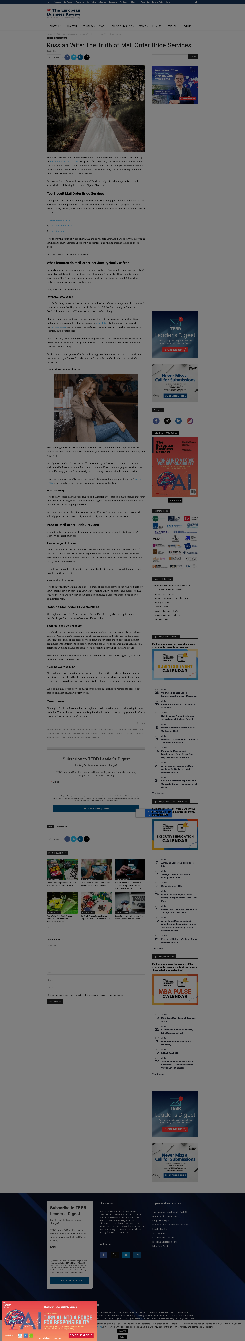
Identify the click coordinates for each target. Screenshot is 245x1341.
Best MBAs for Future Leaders (168, 589)
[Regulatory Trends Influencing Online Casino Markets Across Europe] (130, 903)
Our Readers (68, 2)
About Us (57, 2)
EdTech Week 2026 (170, 1052)
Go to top (140, 723)
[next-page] (53, 927)
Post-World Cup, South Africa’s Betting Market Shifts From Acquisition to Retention (59, 919)
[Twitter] (74, 57)
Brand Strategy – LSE (171, 885)
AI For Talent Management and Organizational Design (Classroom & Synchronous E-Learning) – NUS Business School (179, 925)
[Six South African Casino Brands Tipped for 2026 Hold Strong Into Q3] (96, 903)
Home (49, 2)
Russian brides (58, 326)
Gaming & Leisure (70, 34)
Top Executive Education (129, 2)
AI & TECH (72, 26)
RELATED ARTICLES (57, 853)
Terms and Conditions (91, 1326)
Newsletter (113, 2)
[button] (196, 2)
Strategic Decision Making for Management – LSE (175, 876)
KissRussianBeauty (60, 220)
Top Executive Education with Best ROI (172, 585)
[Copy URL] (87, 57)
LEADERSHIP (55, 26)
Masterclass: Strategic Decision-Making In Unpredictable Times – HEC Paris (179, 897)
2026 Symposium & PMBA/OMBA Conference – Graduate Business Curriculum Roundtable (177, 1064)
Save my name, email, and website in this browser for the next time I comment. (86, 995)
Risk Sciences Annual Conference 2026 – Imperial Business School (177, 717)
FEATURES (173, 26)
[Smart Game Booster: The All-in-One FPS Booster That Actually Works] (96, 869)
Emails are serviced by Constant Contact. (104, 800)
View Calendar (158, 793)
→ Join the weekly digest (96, 808)
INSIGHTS (156, 26)
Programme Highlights (164, 594)
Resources (80, 2)
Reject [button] (123, 1337)
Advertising (145, 2)
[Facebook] (67, 57)
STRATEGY (88, 26)
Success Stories (161, 606)
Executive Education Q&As (166, 611)
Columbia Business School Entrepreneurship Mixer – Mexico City (179, 694)
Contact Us (170, 2)
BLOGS (57, 34)
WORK (102, 26)
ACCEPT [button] (122, 1331)
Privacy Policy (69, 1326)
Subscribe (102, 2)
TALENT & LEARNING (122, 26)
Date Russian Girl (59, 231)
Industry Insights (161, 602)
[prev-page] (48, 927)
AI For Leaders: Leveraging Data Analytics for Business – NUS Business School (177, 769)
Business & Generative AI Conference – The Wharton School (179, 741)
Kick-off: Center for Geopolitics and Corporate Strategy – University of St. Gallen (179, 783)
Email (56, 782)
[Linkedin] (80, 57)
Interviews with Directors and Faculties (171, 598)
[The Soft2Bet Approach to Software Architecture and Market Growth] (62, 869)
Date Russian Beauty (61, 225)
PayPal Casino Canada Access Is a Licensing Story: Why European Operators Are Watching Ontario (128, 885)
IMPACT (142, 26)
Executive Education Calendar (167, 615)
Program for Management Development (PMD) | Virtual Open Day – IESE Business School (177, 754)
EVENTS (187, 26)
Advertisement (61, 827)
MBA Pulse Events (162, 619)
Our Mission (91, 2)
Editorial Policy (157, 2)
